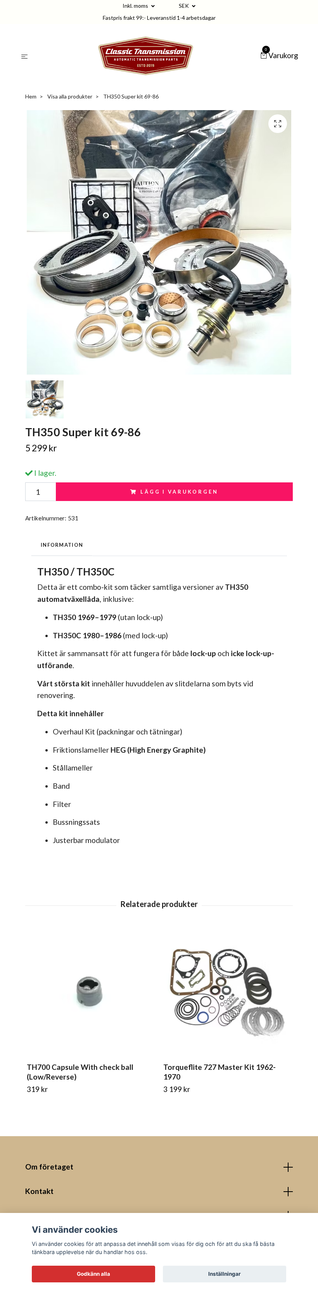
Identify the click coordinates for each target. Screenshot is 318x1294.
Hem (30, 96)
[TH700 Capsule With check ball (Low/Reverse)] (90, 992)
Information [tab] (62, 545)
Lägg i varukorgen (179, 492)
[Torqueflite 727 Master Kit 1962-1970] (227, 992)
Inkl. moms (136, 5)
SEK (184, 5)
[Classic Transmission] (145, 55)
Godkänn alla (93, 1274)
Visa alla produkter (69, 96)
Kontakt (39, 1191)
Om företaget (49, 1166)
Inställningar (224, 1274)
